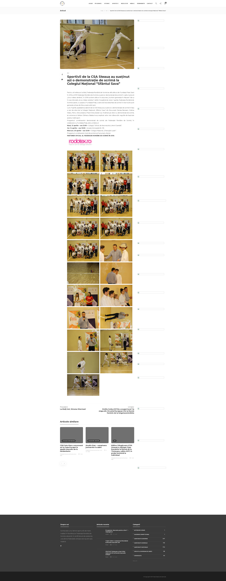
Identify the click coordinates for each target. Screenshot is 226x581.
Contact (150, 3)
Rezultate (124, 3)
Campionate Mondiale (149, 543)
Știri (107, 10)
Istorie (106, 3)
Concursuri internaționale (69, 440)
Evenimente (141, 3)
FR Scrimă (98, 3)
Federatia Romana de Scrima (67, 454)
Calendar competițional (149, 534)
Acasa (102, 10)
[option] (71, 441)
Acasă (91, 3)
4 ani (101, 450)
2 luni (106, 544)
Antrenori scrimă (149, 530)
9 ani (75, 454)
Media (132, 3)
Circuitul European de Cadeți (149, 551)
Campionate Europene (149, 538)
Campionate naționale (93, 440)
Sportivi (115, 3)
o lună (106, 534)
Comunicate (149, 555)
